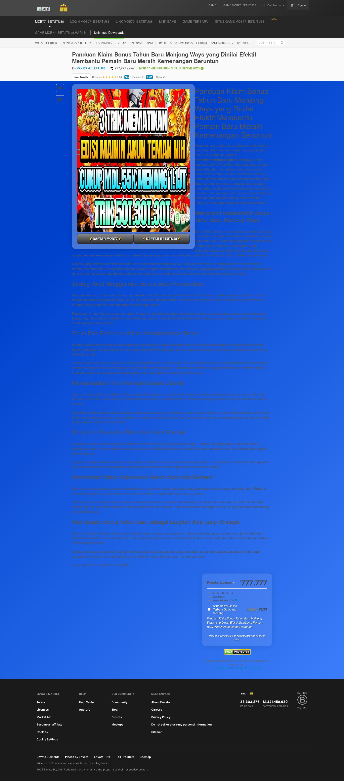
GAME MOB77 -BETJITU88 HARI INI (61, 32)
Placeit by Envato (76, 757)
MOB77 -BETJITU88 (46, 43)
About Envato (160, 702)
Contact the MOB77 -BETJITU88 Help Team (237, 668)
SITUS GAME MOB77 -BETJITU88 (188, 43)
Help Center (87, 702)
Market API (44, 717)
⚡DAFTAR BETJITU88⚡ (161, 238)
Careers (156, 709)
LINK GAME (136, 43)
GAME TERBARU (156, 43)
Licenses (43, 709)
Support (160, 77)
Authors (84, 709)
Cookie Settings (47, 739)
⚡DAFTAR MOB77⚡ (105, 238)
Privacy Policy (160, 717)
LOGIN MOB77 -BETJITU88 (111, 43)
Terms (41, 702)
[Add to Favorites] (60, 88)
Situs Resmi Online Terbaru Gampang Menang (240, 609)
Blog (114, 709)
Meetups (117, 724)
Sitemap (156, 732)
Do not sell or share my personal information (181, 724)
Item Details (81, 77)
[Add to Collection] (60, 99)
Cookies (42, 732)
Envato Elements (48, 757)
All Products (125, 757)
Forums (116, 717)
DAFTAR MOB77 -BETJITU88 (76, 43)
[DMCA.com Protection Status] (237, 653)
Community (119, 702)
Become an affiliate (49, 724)
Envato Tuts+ (103, 757)
